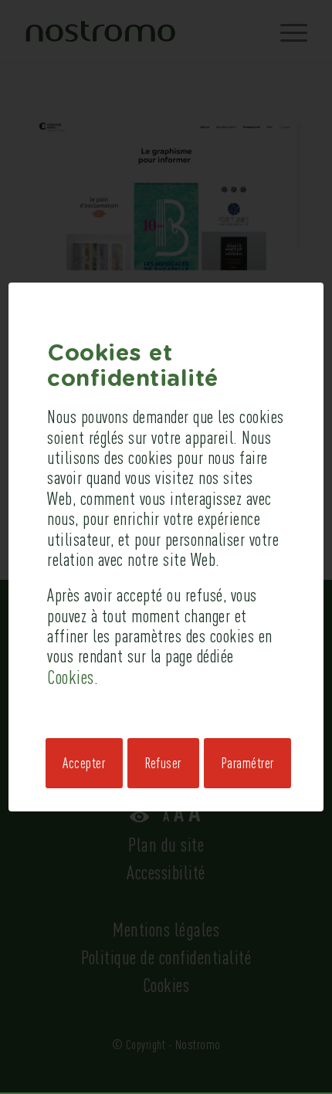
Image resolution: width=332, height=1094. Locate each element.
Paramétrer (248, 762)
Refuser (163, 762)
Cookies (70, 677)
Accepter (84, 762)
